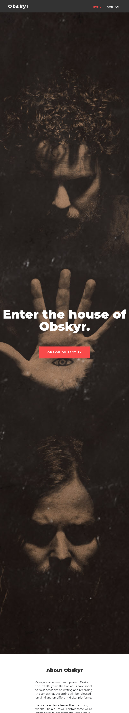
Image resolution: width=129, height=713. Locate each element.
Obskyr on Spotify (64, 352)
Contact (114, 7)
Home (97, 7)
